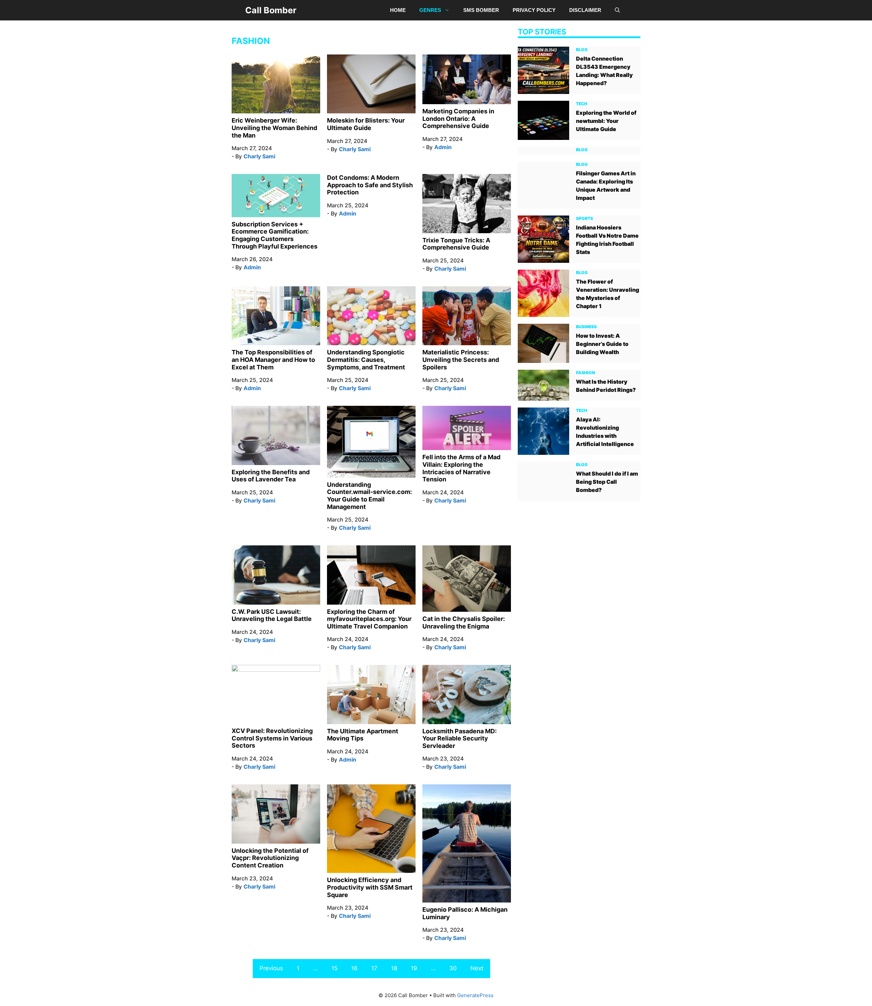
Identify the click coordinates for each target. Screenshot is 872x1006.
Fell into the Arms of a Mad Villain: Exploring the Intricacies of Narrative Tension (461, 468)
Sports (584, 218)
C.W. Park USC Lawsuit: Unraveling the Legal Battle (272, 615)
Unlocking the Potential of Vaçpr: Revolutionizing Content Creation (270, 858)
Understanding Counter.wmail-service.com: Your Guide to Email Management (369, 495)
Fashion (585, 372)
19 (414, 968)
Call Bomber (270, 10)
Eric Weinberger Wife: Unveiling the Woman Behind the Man (274, 128)
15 (334, 968)
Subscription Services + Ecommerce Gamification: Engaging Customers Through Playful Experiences (274, 235)
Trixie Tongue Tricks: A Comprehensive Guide (456, 244)
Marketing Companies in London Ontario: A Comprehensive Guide (458, 118)
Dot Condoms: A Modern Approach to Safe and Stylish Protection (370, 185)
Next (476, 968)
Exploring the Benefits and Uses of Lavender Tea (271, 475)
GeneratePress (475, 995)
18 (394, 968)
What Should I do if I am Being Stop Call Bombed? (607, 481)
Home (398, 10)
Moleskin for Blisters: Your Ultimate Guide (366, 124)
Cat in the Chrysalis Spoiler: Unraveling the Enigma (463, 622)
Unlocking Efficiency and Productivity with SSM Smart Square (369, 887)
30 (453, 968)
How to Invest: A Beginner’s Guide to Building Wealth (602, 343)
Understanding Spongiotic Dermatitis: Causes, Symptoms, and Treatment (366, 359)
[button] (617, 10)
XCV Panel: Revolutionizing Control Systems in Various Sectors (272, 738)
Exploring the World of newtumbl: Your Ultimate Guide (606, 120)
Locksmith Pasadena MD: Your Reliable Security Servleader (459, 738)
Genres (430, 10)
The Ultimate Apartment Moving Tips (362, 735)
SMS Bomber (481, 10)
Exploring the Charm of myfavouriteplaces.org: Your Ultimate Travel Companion (369, 619)
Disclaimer (585, 10)
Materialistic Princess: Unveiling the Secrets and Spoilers (460, 359)
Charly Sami (259, 156)
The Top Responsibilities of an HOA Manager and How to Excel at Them (273, 359)
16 (354, 968)
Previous (271, 968)
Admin (443, 147)
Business (586, 326)
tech (581, 103)
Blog (582, 49)
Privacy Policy (534, 10)
